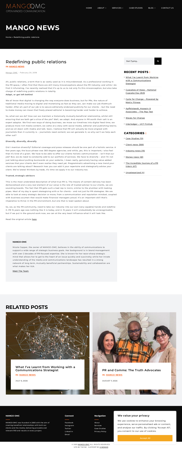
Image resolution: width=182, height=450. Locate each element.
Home (9, 37)
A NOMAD (104, 447)
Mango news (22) (134, 157)
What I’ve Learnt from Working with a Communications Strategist (142, 80)
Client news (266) (135, 144)
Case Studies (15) (134, 138)
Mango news (16, 66)
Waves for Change (135, 118)
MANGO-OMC (84, 444)
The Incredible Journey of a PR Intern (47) (142, 164)
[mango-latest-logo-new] (26, 4)
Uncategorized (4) (135, 172)
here (34, 219)
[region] (145, 427)
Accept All (145, 438)
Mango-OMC (12, 73)
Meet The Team (21, 271)
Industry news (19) (135, 151)
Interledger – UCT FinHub (139, 124)
